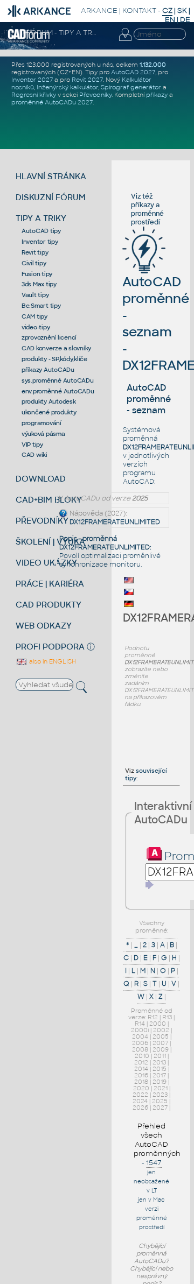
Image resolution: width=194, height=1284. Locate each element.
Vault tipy (35, 295)
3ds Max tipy (39, 284)
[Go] (150, 884)
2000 (157, 1023)
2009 (161, 1049)
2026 (140, 1107)
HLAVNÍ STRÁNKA (51, 176)
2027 (160, 1107)
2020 (141, 1088)
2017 (159, 1075)
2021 (161, 1088)
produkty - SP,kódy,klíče (54, 359)
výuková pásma (43, 434)
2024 (140, 1101)
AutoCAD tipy (41, 231)
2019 (160, 1081)
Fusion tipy (37, 274)
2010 (142, 1056)
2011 (160, 1056)
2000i (140, 1030)
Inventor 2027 (32, 79)
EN (170, 19)
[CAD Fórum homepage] (29, 41)
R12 (153, 1017)
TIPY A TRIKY (41, 218)
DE (185, 19)
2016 (141, 1075)
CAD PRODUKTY (48, 604)
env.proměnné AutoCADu (58, 391)
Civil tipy (34, 263)
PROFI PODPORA (50, 646)
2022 (140, 1094)
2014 (141, 1069)
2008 (140, 1049)
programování (41, 423)
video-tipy (36, 327)
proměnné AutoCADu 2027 (52, 102)
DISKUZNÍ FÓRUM (51, 197)
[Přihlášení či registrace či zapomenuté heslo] (125, 41)
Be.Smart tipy (41, 305)
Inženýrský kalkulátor (67, 87)
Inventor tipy (40, 241)
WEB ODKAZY (44, 625)
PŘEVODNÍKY (42, 521)
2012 (141, 1062)
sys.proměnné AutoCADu (58, 380)
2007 (160, 1043)
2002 (161, 1030)
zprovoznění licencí (49, 337)
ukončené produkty (49, 412)
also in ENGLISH (51, 661)
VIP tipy (32, 444)
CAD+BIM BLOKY (49, 500)
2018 (141, 1081)
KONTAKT (139, 10)
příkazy (157, 94)
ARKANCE (99, 10)
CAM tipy (34, 316)
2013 (159, 1062)
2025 (160, 1101)
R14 (140, 1023)
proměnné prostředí (147, 218)
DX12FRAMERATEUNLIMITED (115, 522)
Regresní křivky (33, 94)
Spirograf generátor (131, 87)
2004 (140, 1036)
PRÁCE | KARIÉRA (50, 583)
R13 (167, 1017)
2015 (160, 1069)
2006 (140, 1043)
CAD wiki (34, 454)
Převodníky (95, 94)
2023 (160, 1094)
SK (182, 10)
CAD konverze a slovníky (56, 348)
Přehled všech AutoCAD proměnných (157, 1139)
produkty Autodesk (49, 401)
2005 (161, 1036)
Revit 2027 (87, 79)
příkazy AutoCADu (48, 369)
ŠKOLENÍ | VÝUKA (50, 542)
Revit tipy (35, 252)
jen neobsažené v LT (151, 1181)
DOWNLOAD (41, 479)
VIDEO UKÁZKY (46, 563)
